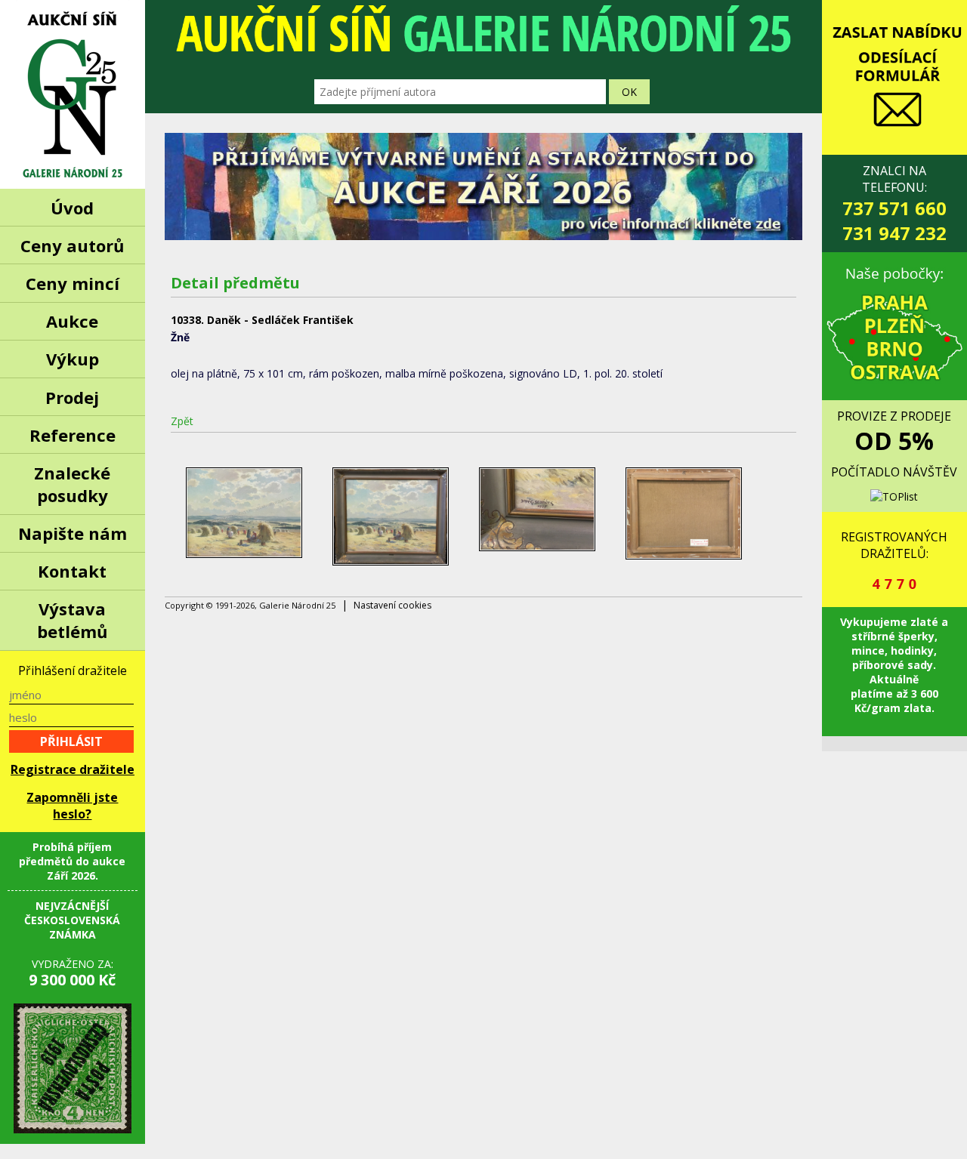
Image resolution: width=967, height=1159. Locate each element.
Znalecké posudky (72, 484)
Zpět (182, 421)
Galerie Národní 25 (72, 94)
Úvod (72, 207)
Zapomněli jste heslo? (72, 805)
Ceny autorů (72, 245)
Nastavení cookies (392, 605)
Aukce (72, 321)
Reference (72, 435)
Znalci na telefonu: (894, 203)
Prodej (72, 397)
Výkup (72, 358)
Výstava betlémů (72, 620)
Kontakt (72, 570)
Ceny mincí (72, 283)
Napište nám (72, 533)
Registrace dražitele (72, 769)
